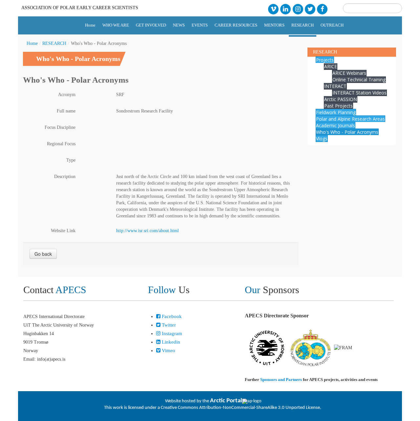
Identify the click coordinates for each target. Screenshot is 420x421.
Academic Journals (335, 125)
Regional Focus (61, 143)
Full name (66, 111)
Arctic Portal (226, 401)
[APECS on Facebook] (322, 8)
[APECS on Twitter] (310, 8)
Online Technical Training (359, 79)
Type (70, 160)
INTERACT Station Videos (359, 93)
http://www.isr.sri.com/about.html (147, 230)
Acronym (66, 94)
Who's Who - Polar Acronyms (347, 132)
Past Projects (338, 106)
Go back (43, 254)
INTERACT (335, 86)
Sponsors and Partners (281, 379)
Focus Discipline (60, 127)
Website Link (63, 230)
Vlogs (321, 138)
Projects (325, 60)
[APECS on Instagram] (298, 8)
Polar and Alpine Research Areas (350, 119)
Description (64, 176)
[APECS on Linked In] (286, 8)
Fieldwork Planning (336, 112)
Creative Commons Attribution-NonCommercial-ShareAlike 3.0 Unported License (240, 407)
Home (32, 43)
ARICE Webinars (349, 73)
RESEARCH (54, 43)
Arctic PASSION (340, 99)
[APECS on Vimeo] (273, 8)
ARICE (330, 66)
